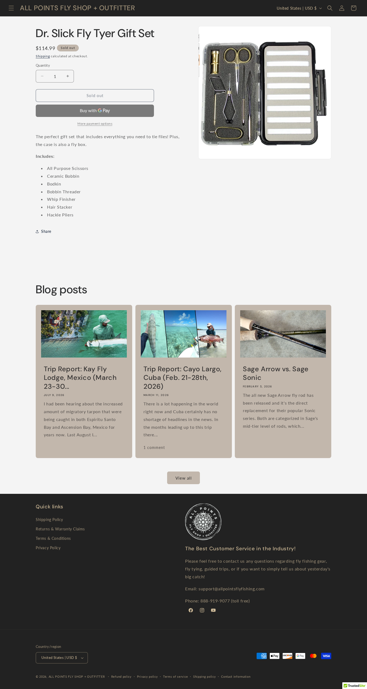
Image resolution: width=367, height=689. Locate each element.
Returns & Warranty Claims (60, 529)
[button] (11, 8)
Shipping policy (204, 676)
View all (183, 478)
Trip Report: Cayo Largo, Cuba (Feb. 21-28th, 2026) (182, 378)
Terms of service (175, 676)
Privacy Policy (48, 547)
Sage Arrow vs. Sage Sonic (276, 373)
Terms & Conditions (53, 538)
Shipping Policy (49, 519)
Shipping (43, 56)
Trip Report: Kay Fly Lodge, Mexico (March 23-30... (80, 378)
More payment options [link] (94, 124)
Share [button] (46, 231)
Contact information (235, 676)
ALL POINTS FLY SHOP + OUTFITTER (77, 676)
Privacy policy (147, 676)
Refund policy (121, 676)
